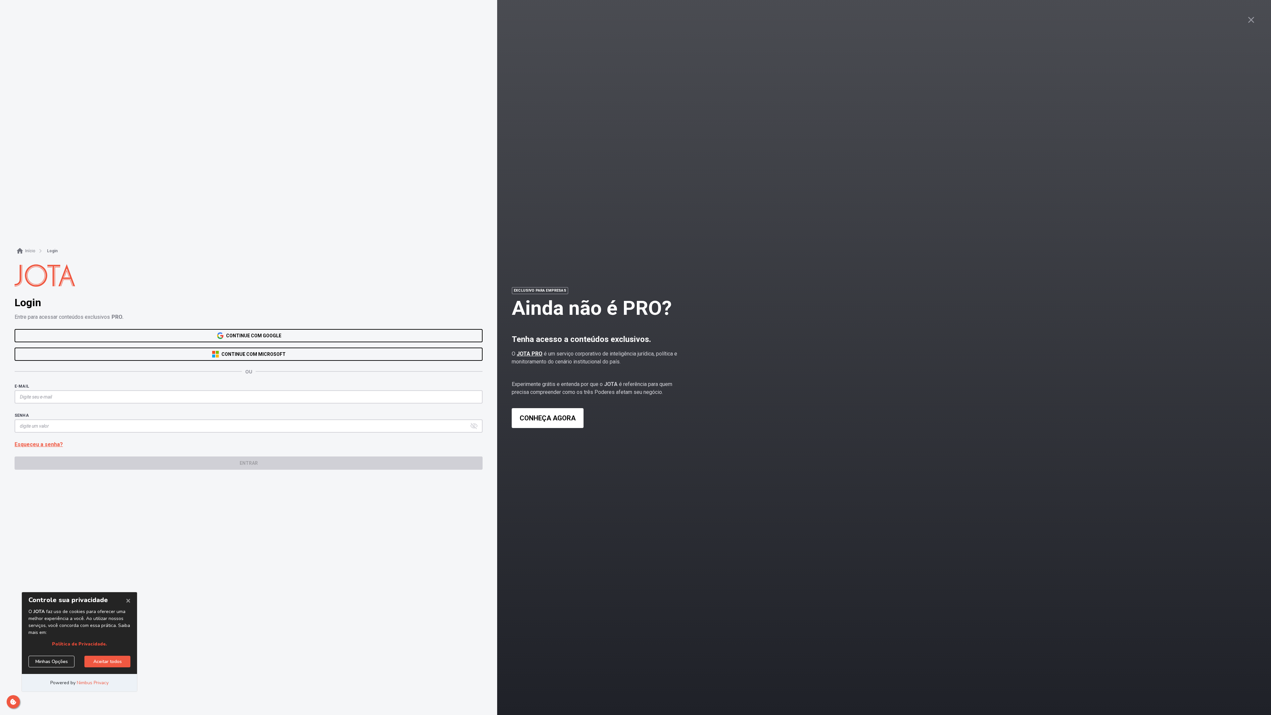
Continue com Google (253, 335)
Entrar (249, 463)
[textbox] (245, 397)
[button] (474, 426)
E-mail (22, 386)
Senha (22, 415)
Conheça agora (548, 418)
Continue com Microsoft (253, 354)
